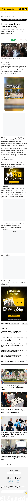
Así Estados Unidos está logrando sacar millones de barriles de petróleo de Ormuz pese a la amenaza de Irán (12, 345)
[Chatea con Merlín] (20, 9)
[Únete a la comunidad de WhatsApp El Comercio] (13, 40)
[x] (10, 478)
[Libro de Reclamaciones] (17, 482)
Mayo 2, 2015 (18, 286)
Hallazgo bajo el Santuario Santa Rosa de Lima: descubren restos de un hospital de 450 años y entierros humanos (11, 333)
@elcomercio (4, 284)
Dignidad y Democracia (14, 323)
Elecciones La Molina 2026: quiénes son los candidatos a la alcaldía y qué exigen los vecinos (13, 387)
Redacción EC (6, 62)
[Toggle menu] (2, 9)
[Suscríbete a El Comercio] (22, 9)
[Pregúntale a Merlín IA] (25, 492)
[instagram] (13, 478)
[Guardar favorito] (23, 40)
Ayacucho (15, 12)
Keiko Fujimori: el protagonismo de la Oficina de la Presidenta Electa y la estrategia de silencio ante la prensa (14, 434)
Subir (13, 491)
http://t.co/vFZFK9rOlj (19, 282)
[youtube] (15, 478)
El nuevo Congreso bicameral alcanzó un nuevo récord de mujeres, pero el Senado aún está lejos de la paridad (13, 360)
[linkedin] (17, 478)
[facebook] (8, 478)
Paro (19, 12)
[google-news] (20, 478)
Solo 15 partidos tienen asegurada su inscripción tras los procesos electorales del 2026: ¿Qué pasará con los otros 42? (13, 410)
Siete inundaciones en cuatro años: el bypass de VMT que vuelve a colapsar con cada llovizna (12, 350)
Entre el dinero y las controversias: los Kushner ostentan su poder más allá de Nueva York (11, 355)
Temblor (10, 12)
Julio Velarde (23, 12)
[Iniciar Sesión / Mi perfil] (25, 9)
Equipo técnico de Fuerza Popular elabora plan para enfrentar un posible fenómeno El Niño (13, 457)
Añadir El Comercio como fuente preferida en (14, 19)
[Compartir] (26, 40)
